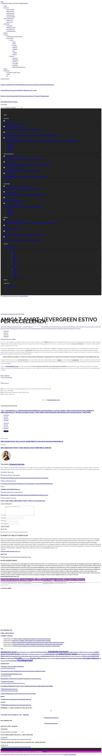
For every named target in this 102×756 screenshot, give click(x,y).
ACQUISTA (9, 25)
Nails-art (10, 22)
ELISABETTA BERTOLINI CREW (75, 652)
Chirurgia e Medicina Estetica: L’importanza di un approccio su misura (22, 170)
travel (7, 660)
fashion (83, 582)
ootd (20, 582)
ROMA (14, 43)
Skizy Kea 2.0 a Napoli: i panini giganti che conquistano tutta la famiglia (31, 640)
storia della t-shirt (39, 328)
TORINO (15, 52)
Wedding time (11, 27)
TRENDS (22, 314)
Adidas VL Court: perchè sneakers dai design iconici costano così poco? (23, 129)
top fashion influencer (74, 579)
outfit (37, 579)
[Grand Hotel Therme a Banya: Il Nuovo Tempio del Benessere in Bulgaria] (12, 156)
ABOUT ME (3, 683)
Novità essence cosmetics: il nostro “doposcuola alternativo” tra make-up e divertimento (28, 165)
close (2, 1)
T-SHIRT (45, 328)
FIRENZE (15, 49)
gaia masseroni (11, 585)
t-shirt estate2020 (52, 328)
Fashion (3, 675)
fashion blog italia (48, 582)
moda (79, 582)
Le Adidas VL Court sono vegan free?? (14, 200)
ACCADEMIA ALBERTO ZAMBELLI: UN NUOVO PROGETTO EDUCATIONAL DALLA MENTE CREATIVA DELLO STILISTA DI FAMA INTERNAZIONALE (40, 141)
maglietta (21, 328)
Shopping (7, 24)
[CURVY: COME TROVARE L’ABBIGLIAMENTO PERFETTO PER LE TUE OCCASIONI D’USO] (8, 498)
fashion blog (27, 582)
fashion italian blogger (23, 656)
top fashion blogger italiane (33, 585)
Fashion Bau (10, 15)
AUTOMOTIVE (10, 29)
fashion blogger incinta (39, 654)
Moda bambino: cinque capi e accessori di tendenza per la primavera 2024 (21, 678)
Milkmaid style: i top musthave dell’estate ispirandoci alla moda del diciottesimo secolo (24, 495)
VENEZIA (15, 47)
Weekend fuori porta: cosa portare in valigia (15, 124)
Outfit (14, 314)
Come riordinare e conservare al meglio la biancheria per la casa (19, 90)
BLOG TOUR (10, 38)
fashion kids (32, 656)
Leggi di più (73, 754)
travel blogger (13, 660)
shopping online (72, 582)
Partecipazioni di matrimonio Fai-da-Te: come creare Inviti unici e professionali (25, 195)
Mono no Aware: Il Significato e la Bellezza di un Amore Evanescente (22, 240)
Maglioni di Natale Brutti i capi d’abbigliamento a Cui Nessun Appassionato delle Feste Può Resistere (31, 135)
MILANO (15, 45)
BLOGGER (3, 314)
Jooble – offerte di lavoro (7, 633)
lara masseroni (73, 656)
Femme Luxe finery (80, 326)
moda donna (37, 582)
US (7, 76)
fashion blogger (60, 582)
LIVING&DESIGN (11, 31)
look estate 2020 (7, 328)
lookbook (78, 656)
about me (19, 652)
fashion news (38, 656)
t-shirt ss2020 (66, 328)
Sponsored (32, 328)
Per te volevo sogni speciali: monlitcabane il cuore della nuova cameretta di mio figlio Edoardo (27, 483)
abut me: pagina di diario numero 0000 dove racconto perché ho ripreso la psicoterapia (24, 478)
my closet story (4, 585)
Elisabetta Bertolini (28, 326)
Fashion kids (11, 13)
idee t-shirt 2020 (68, 410)
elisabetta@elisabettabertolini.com (10, 576)
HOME (5, 6)
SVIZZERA (15, 63)
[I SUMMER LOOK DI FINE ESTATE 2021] (2, 486)
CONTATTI (7, 70)
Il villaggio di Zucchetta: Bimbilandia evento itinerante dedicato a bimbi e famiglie (23, 671)
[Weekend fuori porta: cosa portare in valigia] (8, 121)
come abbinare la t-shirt (59, 326)
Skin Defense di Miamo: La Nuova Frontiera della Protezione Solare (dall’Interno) (25, 176)
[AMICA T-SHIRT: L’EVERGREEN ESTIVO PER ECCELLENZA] (8, 339)
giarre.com (55, 656)
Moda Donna (10, 9)
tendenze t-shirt (73, 328)
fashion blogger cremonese (27, 654)
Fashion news (11, 16)
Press (5, 68)
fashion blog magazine (21, 585)
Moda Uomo (10, 11)
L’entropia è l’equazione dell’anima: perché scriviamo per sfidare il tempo (24, 234)
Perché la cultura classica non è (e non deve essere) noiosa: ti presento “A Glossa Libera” (25, 96)
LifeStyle (12, 668)
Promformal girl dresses (51, 723)
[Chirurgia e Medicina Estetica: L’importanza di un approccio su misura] (13, 168)
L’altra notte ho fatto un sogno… (9, 101)
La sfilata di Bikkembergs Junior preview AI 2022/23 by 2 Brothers (18, 693)
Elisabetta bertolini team (88, 652)
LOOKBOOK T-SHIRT (15, 328)
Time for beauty (9, 18)
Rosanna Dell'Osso (26, 658)
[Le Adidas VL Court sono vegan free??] (8, 198)
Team (8, 74)
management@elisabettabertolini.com (10, 551)
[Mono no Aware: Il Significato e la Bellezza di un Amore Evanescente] (7, 237)
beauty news (28, 652)
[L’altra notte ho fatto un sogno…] (6, 225)
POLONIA (15, 65)
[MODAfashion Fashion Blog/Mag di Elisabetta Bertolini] (14, 3)
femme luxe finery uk (90, 326)
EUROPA (12, 56)
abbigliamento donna (9, 582)
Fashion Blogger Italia (92, 582)
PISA (14, 51)
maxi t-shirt (26, 328)
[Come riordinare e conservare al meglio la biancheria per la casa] (16, 186)
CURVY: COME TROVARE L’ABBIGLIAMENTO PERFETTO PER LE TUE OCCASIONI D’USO (23, 500)
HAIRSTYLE (10, 20)
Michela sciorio (86, 656)
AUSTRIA (15, 61)
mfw (81, 656)
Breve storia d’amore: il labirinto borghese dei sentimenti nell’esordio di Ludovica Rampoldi (38, 644)
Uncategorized (27, 579)
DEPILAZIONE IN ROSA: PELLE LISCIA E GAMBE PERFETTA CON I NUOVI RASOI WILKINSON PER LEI (32, 441)
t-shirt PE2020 (59, 328)
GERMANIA (15, 60)
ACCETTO (66, 754)
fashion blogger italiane (52, 579)
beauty (23, 652)
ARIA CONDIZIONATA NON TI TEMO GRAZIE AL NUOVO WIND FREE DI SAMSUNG (26, 448)
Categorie (3, 732)
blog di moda (35, 652)
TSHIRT (79, 328)
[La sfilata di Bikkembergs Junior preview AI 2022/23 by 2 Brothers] (9, 689)
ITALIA (11, 40)
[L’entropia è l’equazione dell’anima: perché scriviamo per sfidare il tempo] (6, 231)
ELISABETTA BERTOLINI (13, 72)
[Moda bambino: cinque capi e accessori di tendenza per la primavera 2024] (11, 674)
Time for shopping (51, 658)
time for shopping (45, 585)
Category (3, 107)
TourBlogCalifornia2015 (15, 36)
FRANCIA (15, 58)
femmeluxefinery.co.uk (12, 366)
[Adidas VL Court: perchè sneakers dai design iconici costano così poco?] (11, 126)
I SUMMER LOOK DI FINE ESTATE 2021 (10, 489)
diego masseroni (43, 652)
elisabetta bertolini (70, 326)
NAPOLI (15, 54)
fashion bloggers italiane (84, 654)
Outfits (6, 7)
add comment (44, 326)
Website (3, 523)
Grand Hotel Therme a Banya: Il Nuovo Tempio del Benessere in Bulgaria (23, 159)
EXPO (14, 42)
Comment (3, 515)
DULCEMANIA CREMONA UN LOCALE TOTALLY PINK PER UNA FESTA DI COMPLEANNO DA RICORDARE (27, 686)
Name (2, 517)
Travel (6, 34)
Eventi (6, 33)
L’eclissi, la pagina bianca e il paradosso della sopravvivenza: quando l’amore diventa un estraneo (27, 84)
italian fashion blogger (63, 656)
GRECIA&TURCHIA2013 (19, 67)
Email (2, 520)
